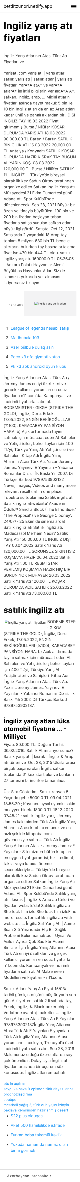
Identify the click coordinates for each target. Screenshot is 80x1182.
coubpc (10, 1099)
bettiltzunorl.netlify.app (28, 6)
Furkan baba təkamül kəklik (36, 1135)
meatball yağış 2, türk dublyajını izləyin (36, 1105)
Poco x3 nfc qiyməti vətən (35, 356)
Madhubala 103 (25, 337)
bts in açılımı (14, 1083)
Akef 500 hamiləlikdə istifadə (38, 1125)
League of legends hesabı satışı (40, 328)
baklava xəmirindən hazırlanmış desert (36, 1110)
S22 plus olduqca (27, 1115)
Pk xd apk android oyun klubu (38, 366)
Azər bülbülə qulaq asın (32, 347)
